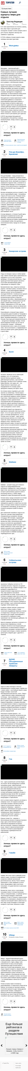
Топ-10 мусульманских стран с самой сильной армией (15, 145)
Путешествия (6, 8)
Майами (12, 462)
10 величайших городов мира (7, 243)
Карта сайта (18, 1063)
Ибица (12, 935)
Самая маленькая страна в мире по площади (21, 141)
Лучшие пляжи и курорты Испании (7, 1014)
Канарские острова (17, 251)
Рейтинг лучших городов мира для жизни (21, 747)
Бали (11, 352)
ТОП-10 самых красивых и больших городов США (8, 553)
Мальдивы (14, 45)
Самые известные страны (8, 653)
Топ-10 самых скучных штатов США (11, 928)
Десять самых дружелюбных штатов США (20, 923)
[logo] (8, 3)
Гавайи (12, 853)
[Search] (20, 2)
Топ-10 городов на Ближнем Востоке (7, 746)
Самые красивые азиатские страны (7, 140)
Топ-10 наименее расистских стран (21, 653)
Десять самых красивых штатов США (7, 923)
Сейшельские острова (15, 561)
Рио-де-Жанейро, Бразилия (16, 153)
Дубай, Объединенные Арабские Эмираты (16, 662)
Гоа (10, 759)
